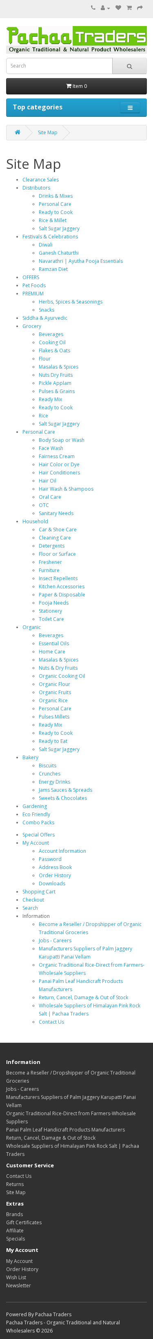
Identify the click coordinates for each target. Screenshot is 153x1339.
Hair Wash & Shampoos (66, 488)
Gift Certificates (24, 1222)
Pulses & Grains (57, 391)
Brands (14, 1214)
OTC (44, 505)
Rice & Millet (53, 220)
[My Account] (105, 7)
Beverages (51, 334)
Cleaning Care (55, 537)
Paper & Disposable (62, 594)
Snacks (46, 309)
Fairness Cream (57, 456)
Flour (45, 358)
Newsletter (18, 1285)
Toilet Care (51, 619)
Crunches (49, 773)
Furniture (49, 570)
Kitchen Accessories (61, 586)
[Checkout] (140, 7)
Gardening (34, 806)
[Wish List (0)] (118, 7)
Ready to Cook (56, 212)
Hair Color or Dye (59, 464)
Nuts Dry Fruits (56, 374)
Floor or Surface (57, 553)
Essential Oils (54, 643)
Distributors (36, 187)
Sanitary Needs (56, 513)
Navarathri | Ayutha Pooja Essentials (81, 261)
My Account (35, 842)
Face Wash (51, 448)
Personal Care (55, 204)
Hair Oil (47, 480)
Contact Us (51, 1021)
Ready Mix (50, 399)
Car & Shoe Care (58, 529)
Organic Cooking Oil (62, 676)
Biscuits (47, 765)
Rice (43, 415)
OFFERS (30, 277)
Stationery (50, 610)
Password (50, 859)
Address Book (55, 867)
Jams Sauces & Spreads (65, 789)
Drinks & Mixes (56, 195)
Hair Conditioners (59, 472)
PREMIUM (33, 293)
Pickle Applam (55, 383)
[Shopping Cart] (129, 7)
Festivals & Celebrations (50, 236)
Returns (15, 1184)
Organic (31, 627)
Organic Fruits (55, 692)
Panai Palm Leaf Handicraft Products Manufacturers (65, 1129)
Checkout (33, 899)
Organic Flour (54, 684)
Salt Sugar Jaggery (59, 228)
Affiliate (15, 1230)
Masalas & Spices (58, 366)
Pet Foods (34, 285)
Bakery (30, 757)
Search (30, 907)
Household (35, 521)
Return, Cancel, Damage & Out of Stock (83, 997)
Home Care (52, 651)
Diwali (46, 244)
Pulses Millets (54, 716)
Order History (55, 875)
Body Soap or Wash (61, 440)
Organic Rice (53, 700)
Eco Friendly (36, 814)
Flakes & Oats (54, 350)
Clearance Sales (40, 179)
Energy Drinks (54, 781)
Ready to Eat (53, 741)
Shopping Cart (38, 891)
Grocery (31, 326)
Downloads (52, 883)
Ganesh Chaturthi (59, 252)
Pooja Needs (54, 602)
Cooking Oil (52, 342)
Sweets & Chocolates (63, 798)
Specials (15, 1238)
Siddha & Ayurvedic (44, 318)
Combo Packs (38, 822)
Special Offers (38, 834)
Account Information (62, 851)
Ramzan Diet (53, 269)
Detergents (51, 545)
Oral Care (50, 497)
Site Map (48, 132)
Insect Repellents (58, 578)
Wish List (16, 1277)
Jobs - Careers (55, 940)
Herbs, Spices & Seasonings (70, 301)
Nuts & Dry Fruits (58, 667)
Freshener (50, 562)
